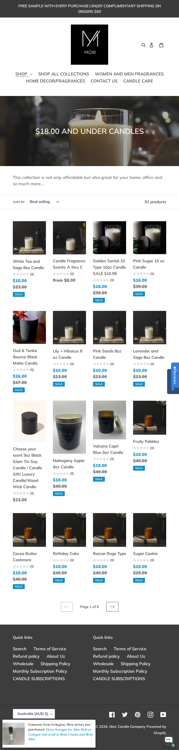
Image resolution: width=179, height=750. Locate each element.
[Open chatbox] (168, 740)
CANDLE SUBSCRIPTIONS (39, 678)
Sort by (18, 202)
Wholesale (23, 663)
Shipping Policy (55, 663)
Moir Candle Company (127, 726)
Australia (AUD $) (32, 713)
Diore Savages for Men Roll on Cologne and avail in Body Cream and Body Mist (60, 734)
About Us (56, 656)
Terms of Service (50, 648)
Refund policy (26, 656)
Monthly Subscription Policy (40, 671)
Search (20, 648)
